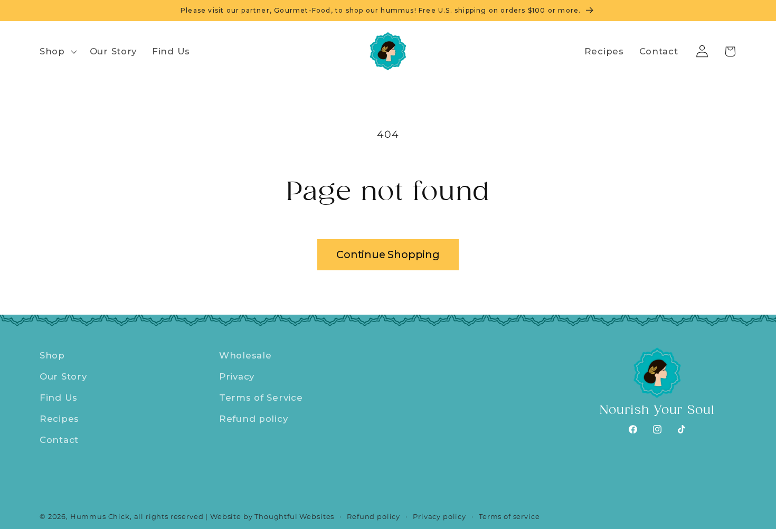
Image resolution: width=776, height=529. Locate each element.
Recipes (59, 418)
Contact (59, 439)
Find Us (59, 397)
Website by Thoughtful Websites (272, 516)
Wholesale (245, 355)
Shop (52, 355)
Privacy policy (439, 516)
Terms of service (509, 516)
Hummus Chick (100, 516)
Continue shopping (388, 254)
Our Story (63, 376)
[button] (57, 52)
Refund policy (253, 418)
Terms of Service (261, 397)
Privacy (236, 376)
